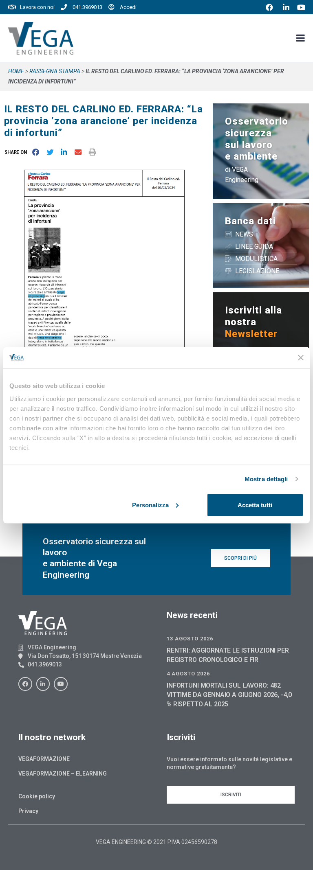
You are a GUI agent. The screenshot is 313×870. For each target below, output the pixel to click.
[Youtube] (61, 684)
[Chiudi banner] (301, 357)
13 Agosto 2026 (190, 639)
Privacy (28, 811)
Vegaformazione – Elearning (62, 773)
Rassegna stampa (54, 71)
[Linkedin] (43, 684)
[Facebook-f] (25, 684)
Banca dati (250, 221)
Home (16, 71)
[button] (17, 152)
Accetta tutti (255, 504)
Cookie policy (36, 796)
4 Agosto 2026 (188, 674)
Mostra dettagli (266, 479)
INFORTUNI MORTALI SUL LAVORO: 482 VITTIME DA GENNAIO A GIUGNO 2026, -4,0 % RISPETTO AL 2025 (229, 695)
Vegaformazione (44, 759)
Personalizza (150, 504)
